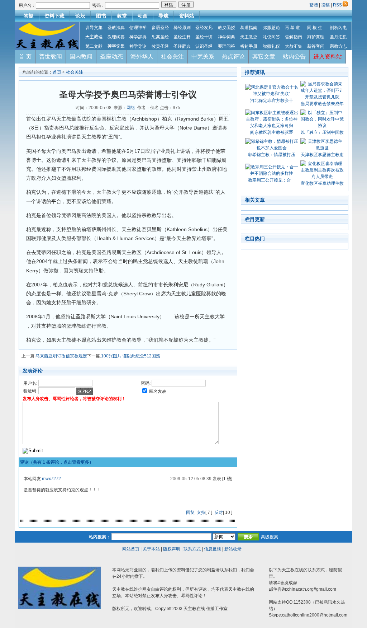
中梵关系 (202, 56)
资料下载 (54, 16)
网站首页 (130, 549)
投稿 (325, 5)
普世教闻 (50, 56)
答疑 (29, 16)
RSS (337, 5)
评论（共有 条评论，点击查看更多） (57, 462)
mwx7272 (51, 478)
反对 (218, 512)
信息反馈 (212, 549)
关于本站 (151, 549)
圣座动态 (111, 56)
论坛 (80, 16)
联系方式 (192, 549)
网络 (131, 107)
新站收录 (233, 549)
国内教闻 (81, 56)
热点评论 (233, 56)
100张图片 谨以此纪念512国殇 (130, 355)
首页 (57, 72)
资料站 (186, 16)
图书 (101, 16)
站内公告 (294, 56)
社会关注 (172, 56)
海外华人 (141, 56)
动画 (143, 16)
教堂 (122, 16)
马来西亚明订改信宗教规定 (61, 355)
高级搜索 (269, 536)
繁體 (314, 5)
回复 (190, 512)
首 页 (25, 56)
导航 (163, 16)
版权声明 (171, 549)
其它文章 (263, 56)
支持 (201, 512)
